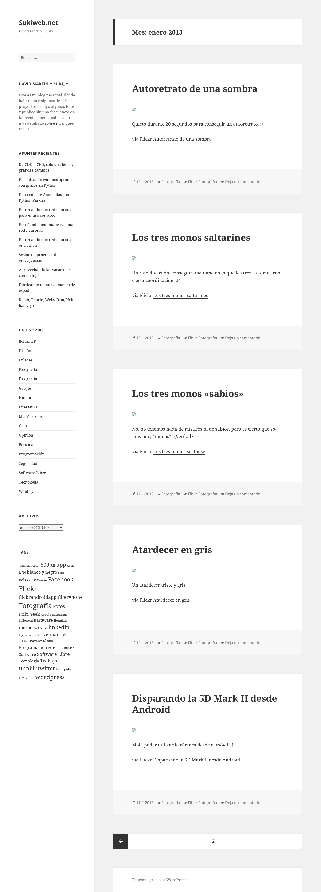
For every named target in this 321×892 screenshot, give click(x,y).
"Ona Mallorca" (29, 565)
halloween (26, 620)
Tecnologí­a (28, 482)
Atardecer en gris (172, 549)
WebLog (26, 491)
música (37, 635)
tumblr (28, 668)
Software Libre (32, 472)
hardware (43, 620)
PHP (50, 641)
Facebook (61, 579)
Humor (25, 397)
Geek (35, 614)
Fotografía (28, 378)
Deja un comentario (242, 181)
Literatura (28, 407)
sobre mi (53, 123)
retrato (54, 647)
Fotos (59, 606)
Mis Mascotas (31, 416)
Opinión (26, 435)
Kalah (43, 628)
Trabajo (48, 661)
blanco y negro (42, 572)
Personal (27, 444)
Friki (24, 614)
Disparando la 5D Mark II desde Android (204, 703)
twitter (46, 668)
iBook (36, 628)
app (61, 564)
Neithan (50, 635)
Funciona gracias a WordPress (159, 879)
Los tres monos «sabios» (188, 393)
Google (25, 388)
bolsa (61, 572)
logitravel (25, 635)
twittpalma (65, 669)
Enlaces (25, 360)
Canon (42, 580)
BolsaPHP (27, 341)
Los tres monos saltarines (191, 237)
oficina (24, 641)
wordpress (50, 677)
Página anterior (120, 841)
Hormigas (60, 620)
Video (29, 678)
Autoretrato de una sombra (195, 88)
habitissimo (59, 615)
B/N (22, 572)
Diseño (25, 350)
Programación (31, 454)
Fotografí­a (28, 369)
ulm (21, 678)
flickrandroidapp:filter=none (51, 597)
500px (48, 564)
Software (27, 654)
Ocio (23, 425)
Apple (70, 565)
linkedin (59, 627)
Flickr (28, 588)
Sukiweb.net (38, 22)
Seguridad (28, 463)
